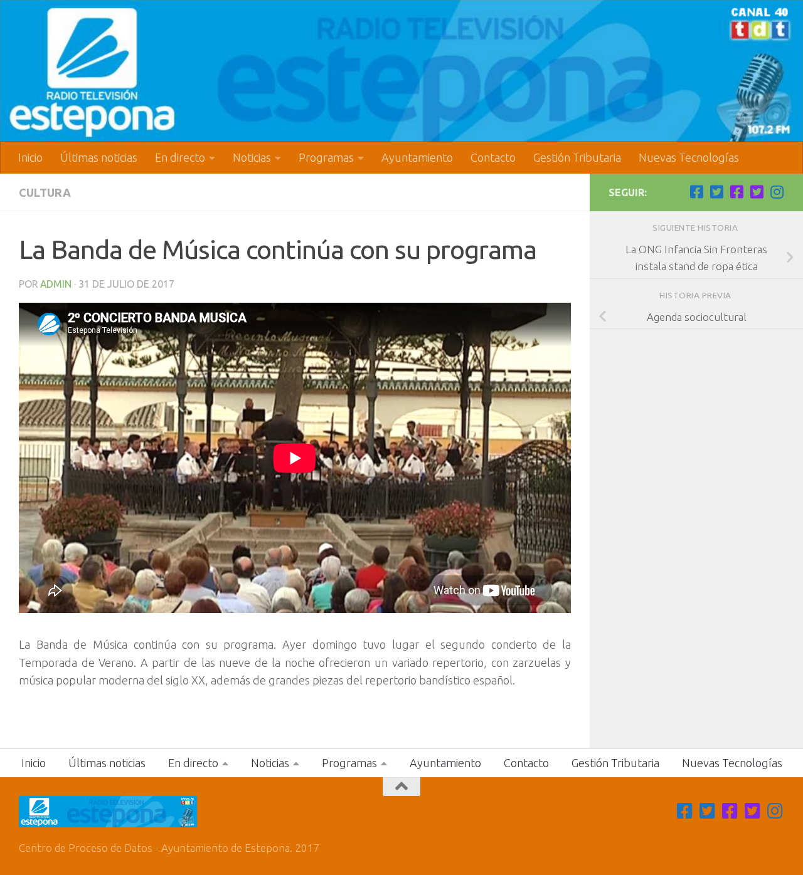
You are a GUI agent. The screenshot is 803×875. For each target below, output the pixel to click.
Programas (326, 157)
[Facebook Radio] (736, 191)
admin (56, 284)
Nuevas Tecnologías (689, 157)
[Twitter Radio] (756, 191)
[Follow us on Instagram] (776, 191)
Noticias (252, 157)
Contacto (493, 157)
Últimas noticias (98, 157)
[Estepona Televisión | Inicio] (401, 71)
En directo (180, 157)
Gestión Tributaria (577, 157)
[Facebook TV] (696, 191)
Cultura (45, 192)
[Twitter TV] (716, 191)
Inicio (30, 157)
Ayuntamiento (417, 157)
